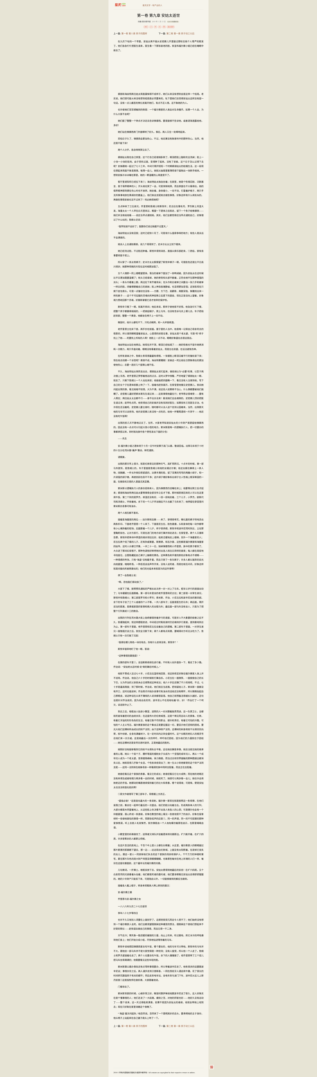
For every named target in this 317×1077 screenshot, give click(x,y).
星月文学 (125, 4)
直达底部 (171, 27)
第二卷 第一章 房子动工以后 (180, 33)
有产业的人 (157, 5)
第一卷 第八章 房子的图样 (134, 33)
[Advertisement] (158, 72)
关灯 (146, 27)
